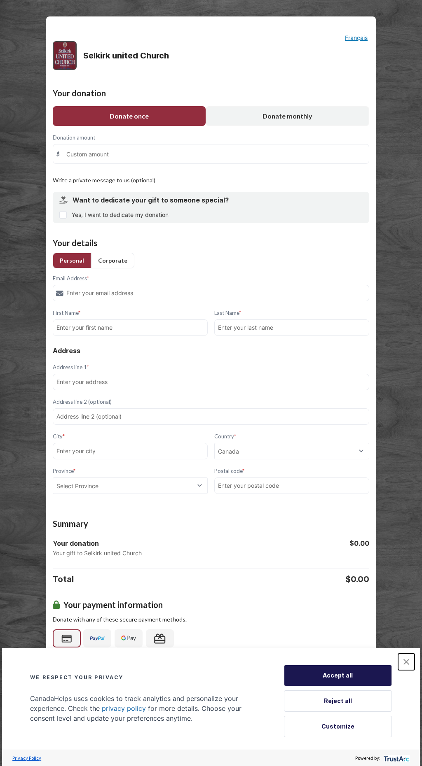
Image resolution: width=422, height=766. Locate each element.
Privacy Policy (26, 758)
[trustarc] (395, 758)
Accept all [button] (338, 675)
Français (356, 37)
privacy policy (124, 708)
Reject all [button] (338, 700)
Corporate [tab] (112, 260)
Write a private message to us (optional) (104, 180)
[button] (406, 662)
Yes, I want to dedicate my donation (120, 214)
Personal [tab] (72, 260)
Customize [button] (337, 726)
